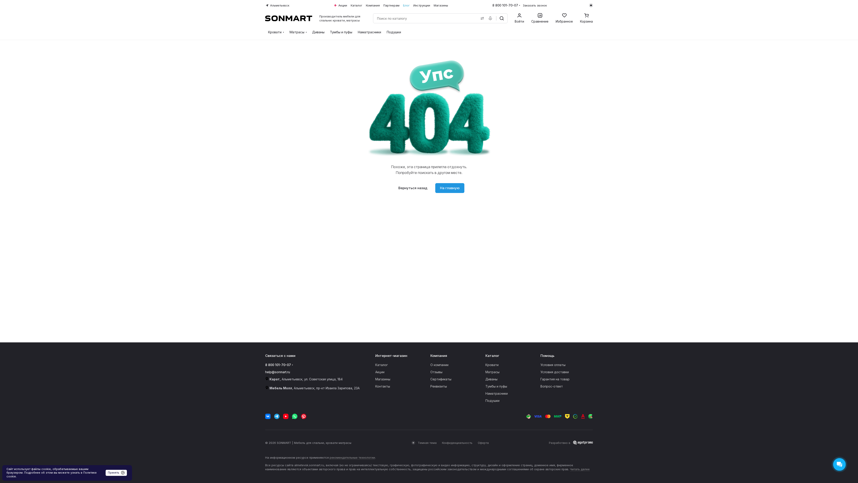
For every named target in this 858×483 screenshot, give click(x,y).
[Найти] (501, 18)
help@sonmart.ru (277, 372)
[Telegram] (277, 416)
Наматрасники (496, 393)
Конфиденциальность (457, 443)
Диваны (491, 379)
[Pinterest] (303, 416)
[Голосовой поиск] (491, 18)
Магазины (382, 379)
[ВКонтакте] (268, 416)
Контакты (382, 386)
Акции (379, 372)
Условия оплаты (553, 365)
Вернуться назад (412, 188)
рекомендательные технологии (352, 457)
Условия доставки (554, 372)
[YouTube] (285, 416)
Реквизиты (438, 386)
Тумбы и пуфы (496, 386)
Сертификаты (440, 379)
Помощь (547, 356)
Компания (438, 356)
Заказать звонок (535, 5)
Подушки (492, 400)
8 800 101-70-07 (505, 5)
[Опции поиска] (481, 18)
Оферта (483, 443)
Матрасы (492, 372)
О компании (439, 365)
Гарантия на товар (555, 379)
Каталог (381, 365)
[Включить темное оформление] (591, 5)
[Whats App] (294, 416)
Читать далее (580, 469)
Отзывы (436, 372)
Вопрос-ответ (551, 386)
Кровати (492, 365)
